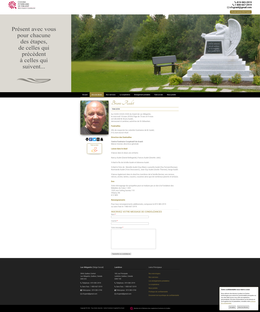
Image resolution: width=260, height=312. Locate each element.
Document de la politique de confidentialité (164, 295)
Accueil (85, 95)
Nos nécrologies (154, 274)
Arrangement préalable (142, 95)
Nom (113, 214)
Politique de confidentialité (158, 292)
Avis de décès (97, 95)
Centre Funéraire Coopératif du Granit (113, 308)
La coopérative (125, 95)
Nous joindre (171, 95)
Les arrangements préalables (159, 281)
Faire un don (158, 95)
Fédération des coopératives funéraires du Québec (156, 308)
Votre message (117, 227)
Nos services (110, 95)
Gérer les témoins (243, 307)
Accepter (232, 307)
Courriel (114, 221)
